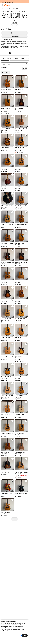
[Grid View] (24, 68)
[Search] (26, 8)
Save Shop (15, 33)
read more (15, 47)
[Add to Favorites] (12, 77)
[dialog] (14, 628)
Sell (19, 5)
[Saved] (23, 5)
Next (13, 519)
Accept (24, 635)
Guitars (12, 11)
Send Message (15, 36)
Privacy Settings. (7, 630)
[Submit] (26, 64)
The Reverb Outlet (5, 11)
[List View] (26, 68)
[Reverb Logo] (7, 5)
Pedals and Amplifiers (20, 11)
